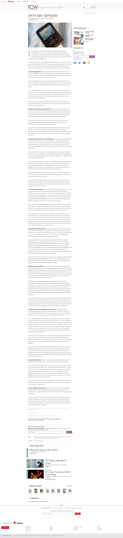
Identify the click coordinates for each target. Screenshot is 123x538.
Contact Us (99, 528)
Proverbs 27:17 (67, 315)
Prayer (35, 438)
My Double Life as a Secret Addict (89, 39)
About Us (19, 1)
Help (98, 526)
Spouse (57, 438)
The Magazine (59, 7)
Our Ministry (27, 526)
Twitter (46, 501)
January (93, 13)
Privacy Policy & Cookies (78, 526)
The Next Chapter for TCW (89, 32)
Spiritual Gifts (40, 438)
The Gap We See (28, 528)
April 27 (41, 493)
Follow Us (51, 529)
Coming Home (79, 53)
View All (87, 41)
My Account (100, 529)
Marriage (64, 436)
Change (39, 436)
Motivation (69, 436)
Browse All (69, 486)
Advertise (75, 529)
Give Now (33, 1)
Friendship (60, 436)
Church (42, 436)
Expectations (54, 436)
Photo (29, 412)
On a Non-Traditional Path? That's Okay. (58, 473)
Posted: (30, 440)
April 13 (47, 493)
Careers (50, 526)
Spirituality (53, 438)
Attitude (36, 436)
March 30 (53, 493)
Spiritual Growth (46, 438)
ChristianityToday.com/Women (36, 420)
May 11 (36, 493)
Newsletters (26, 1)
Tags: (29, 436)
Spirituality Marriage (38, 440)
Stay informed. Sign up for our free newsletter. (61, 511)
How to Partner (28, 530)
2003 (89, 13)
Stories (26, 529)
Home (86, 13)
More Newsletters (78, 59)
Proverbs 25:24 (31, 234)
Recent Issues (36, 486)
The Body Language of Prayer (55, 462)
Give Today (5, 527)
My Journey (48, 470)
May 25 (30, 493)
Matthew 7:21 (53, 77)
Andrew (35, 412)
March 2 (64, 493)
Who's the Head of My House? (43, 449)
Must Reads (49, 7)
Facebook (41, 501)
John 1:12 (30, 90)
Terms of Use (76, 528)
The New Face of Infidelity (89, 35)
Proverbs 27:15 (50, 234)
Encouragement (48, 436)
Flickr (39, 412)
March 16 (58, 493)
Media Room (51, 528)
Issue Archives (80, 28)
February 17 (70, 493)
